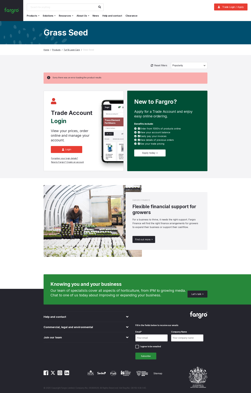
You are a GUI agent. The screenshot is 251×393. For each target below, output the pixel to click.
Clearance (131, 15)
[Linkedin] (66, 374)
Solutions (48, 15)
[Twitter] (53, 374)
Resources (65, 15)
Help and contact (112, 15)
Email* (138, 332)
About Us (82, 15)
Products (32, 15)
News (96, 15)
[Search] (99, 7)
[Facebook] (46, 374)
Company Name (179, 332)
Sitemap (157, 373)
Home (46, 50)
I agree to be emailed (150, 346)
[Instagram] (60, 374)
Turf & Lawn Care (72, 50)
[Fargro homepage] (11, 10)
